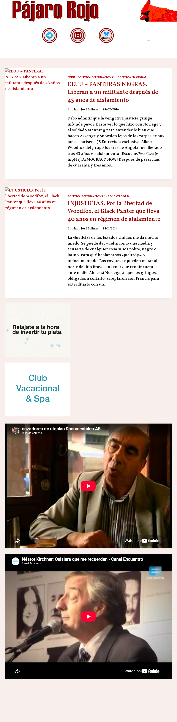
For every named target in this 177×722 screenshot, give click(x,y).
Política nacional (132, 77)
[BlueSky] (106, 35)
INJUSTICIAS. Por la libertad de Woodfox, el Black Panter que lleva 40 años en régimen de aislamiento (114, 211)
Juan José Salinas (86, 109)
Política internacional (96, 77)
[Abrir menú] (148, 42)
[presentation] (33, 110)
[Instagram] (77, 35)
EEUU (71, 77)
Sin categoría (119, 196)
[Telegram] (49, 35)
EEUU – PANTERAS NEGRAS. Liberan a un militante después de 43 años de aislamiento (113, 92)
